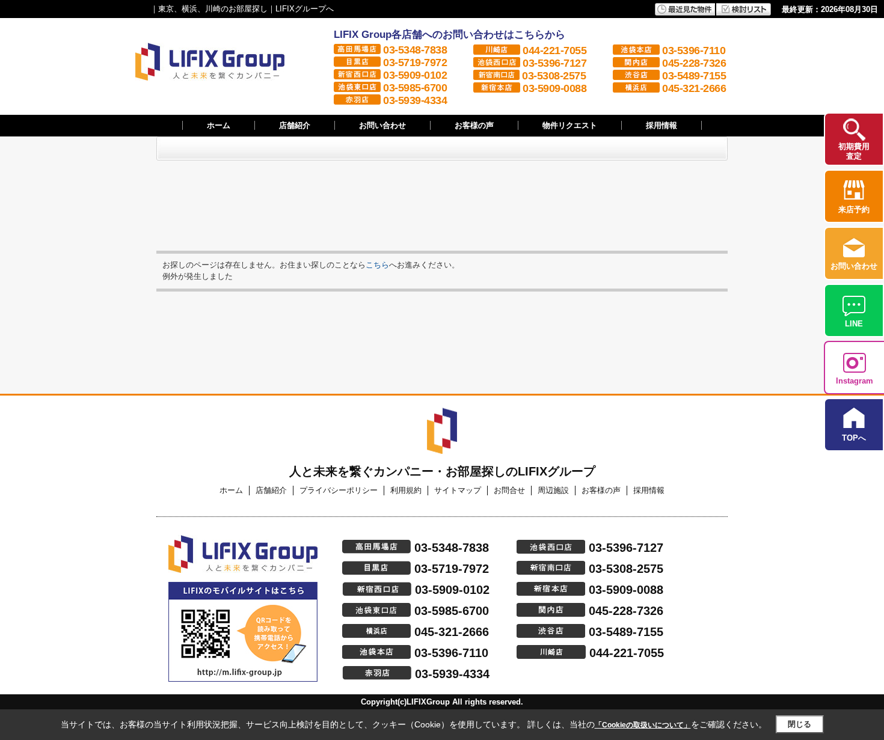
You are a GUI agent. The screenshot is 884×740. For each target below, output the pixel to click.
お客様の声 (474, 125)
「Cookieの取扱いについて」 (643, 725)
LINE (854, 323)
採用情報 (661, 125)
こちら (377, 264)
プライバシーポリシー (338, 490)
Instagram (854, 380)
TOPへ (854, 437)
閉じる (799, 724)
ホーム (218, 125)
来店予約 (854, 209)
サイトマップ (457, 490)
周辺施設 (553, 490)
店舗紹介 (294, 125)
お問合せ (509, 490)
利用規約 (406, 490)
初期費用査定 (854, 151)
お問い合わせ (382, 125)
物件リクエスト (569, 125)
